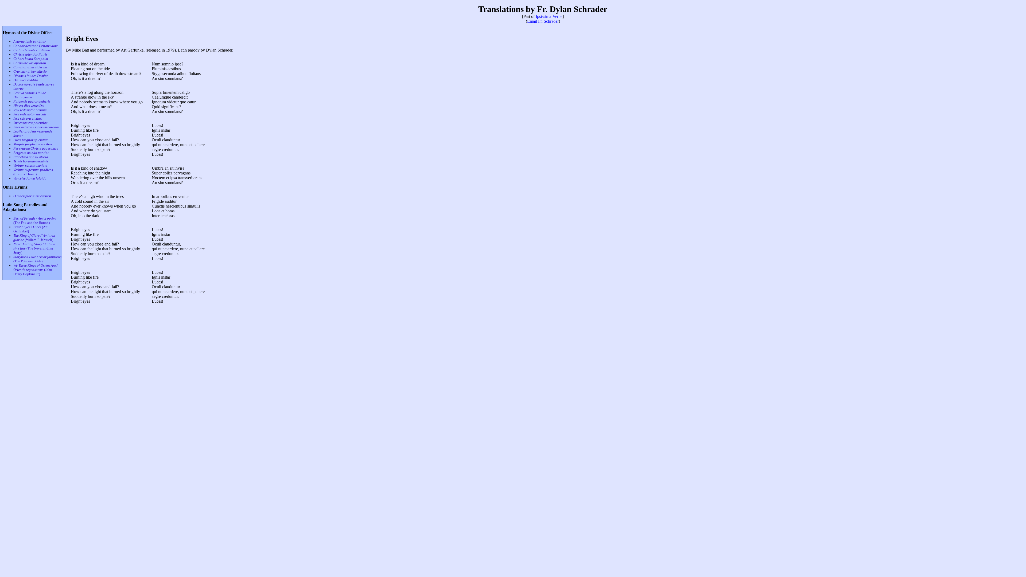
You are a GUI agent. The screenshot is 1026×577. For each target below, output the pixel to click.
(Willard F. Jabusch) (34, 237)
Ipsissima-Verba (549, 16)
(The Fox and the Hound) (34, 220)
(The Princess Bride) (37, 259)
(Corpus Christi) (33, 172)
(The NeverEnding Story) (34, 248)
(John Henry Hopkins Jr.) (35, 269)
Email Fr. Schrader (543, 21)
